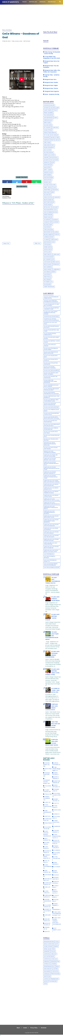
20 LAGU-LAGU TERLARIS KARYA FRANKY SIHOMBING (51, 373)
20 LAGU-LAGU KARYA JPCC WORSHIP (50, 345)
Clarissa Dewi (53, 239)
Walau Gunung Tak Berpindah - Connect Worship (51, 52)
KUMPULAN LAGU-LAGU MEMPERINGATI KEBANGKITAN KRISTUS (51, 507)
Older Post (37, 243)
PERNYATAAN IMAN (55, 973)
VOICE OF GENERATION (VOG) (50, 212)
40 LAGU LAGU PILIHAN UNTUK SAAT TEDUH (51, 432)
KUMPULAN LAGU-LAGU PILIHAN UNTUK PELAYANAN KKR (51, 525)
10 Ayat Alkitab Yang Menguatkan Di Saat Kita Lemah (51, 57)
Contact (25, 1027)
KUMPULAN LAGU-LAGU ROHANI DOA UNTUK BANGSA (51, 532)
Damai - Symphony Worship (52, 94)
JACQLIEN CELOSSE (48, 160)
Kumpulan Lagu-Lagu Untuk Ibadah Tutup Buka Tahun (51, 551)
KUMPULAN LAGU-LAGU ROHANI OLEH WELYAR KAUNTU (51, 536)
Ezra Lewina (55, 232)
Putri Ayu (57, 234)
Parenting (46, 961)
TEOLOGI (24, 1)
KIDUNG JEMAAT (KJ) (46, 763)
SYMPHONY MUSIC (48, 120)
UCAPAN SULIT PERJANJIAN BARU (51, 978)
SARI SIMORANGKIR (48, 117)
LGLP (55, 187)
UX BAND (46, 222)
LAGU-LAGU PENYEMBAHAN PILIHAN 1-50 (50, 560)
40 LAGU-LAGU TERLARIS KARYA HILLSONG (51, 439)
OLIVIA (53, 242)
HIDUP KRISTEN (10, 1)
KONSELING (46, 973)
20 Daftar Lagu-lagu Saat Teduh (50, 323)
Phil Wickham (47, 284)
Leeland (56, 160)
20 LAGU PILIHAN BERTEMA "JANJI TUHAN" (51, 330)
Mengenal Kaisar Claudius (51, 82)
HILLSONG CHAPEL (48, 224)
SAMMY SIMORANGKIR (49, 286)
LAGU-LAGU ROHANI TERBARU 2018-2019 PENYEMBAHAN (51, 564)
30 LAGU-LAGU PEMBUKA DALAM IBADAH (51, 410)
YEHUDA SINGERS (48, 204)
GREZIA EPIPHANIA (48, 165)
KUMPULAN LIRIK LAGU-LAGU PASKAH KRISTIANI (50, 543)
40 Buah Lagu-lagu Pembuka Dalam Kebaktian (51, 428)
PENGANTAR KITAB (55, 961)
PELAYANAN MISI (53, 981)
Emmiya (53, 271)
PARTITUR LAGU (33, 1)
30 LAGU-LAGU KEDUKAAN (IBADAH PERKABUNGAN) (50, 404)
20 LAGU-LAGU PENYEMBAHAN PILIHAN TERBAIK (51, 349)
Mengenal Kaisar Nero (50, 79)
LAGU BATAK (45, 847)
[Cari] (60, 2)
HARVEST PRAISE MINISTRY (50, 132)
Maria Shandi (47, 122)
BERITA (57, 966)
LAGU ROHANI (32, 5)
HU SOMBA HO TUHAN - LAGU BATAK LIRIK (55, 690)
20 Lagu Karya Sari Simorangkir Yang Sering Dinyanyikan (50, 381)
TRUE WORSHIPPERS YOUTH (50, 209)
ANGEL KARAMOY (48, 269)
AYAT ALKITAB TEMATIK (49, 956)
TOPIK (23, 5)
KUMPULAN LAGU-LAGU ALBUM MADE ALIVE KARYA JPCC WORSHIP (51, 481)
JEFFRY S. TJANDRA (48, 169)
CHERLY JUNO (56, 254)
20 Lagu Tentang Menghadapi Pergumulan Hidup (51, 389)
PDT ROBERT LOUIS (48, 281)
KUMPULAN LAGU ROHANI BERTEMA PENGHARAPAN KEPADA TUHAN (51, 468)
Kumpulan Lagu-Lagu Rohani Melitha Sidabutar (51, 547)
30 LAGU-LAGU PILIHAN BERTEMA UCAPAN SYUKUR (51, 414)
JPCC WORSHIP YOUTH (49, 259)
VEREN (52, 192)
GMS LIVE (57, 140)
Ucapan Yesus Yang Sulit (50, 954)
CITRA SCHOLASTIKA (48, 229)
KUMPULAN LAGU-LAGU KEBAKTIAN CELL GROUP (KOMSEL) (52, 499)
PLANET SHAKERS (48, 110)
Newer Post (6, 243)
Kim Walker (55, 189)
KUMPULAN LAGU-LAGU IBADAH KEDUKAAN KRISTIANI (51, 485)
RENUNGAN (42, 1)
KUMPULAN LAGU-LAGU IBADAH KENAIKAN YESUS (51, 488)
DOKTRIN (56, 968)
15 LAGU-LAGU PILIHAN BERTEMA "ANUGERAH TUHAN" (51, 308)
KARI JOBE (46, 157)
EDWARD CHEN (47, 182)
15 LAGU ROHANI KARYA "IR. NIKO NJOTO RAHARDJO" (51, 304)
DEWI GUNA (46, 192)
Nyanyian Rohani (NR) (49, 105)
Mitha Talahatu (48, 264)
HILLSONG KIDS (47, 194)
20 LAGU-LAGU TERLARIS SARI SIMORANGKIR (50, 377)
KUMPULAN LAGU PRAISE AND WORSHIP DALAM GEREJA (51, 455)
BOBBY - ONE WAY (48, 187)
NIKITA (55, 117)
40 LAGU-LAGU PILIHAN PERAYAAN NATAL (51, 436)
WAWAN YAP (47, 162)
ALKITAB (46, 981)
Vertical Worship (54, 222)
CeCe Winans (47, 271)
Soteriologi (47, 964)
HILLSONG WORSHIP (48, 152)
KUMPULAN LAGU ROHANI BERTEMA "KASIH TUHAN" (50, 459)
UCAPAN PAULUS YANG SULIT (50, 959)
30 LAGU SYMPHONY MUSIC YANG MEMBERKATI (51, 396)
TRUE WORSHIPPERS (48, 115)
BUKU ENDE (48, 768)
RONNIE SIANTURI (48, 247)
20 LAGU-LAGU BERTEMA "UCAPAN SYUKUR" (52, 341)
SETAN (45, 983)
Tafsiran (54, 964)
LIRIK (46, 802)
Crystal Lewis (47, 252)
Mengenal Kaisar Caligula (51, 85)
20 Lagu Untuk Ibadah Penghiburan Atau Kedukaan (51, 393)
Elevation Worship (49, 257)
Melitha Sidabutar (48, 199)
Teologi (53, 951)
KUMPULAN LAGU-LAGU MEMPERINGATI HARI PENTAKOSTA (52, 503)
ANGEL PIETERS (47, 167)
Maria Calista (55, 261)
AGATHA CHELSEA (48, 249)
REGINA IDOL (56, 264)
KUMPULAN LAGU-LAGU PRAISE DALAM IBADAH (51, 529)
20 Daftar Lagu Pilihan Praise (51, 316)
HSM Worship (47, 227)
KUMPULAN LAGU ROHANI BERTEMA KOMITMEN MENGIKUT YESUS (51, 463)
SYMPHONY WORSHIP (49, 140)
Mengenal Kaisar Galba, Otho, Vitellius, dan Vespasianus (51, 71)
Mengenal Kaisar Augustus (52, 91)
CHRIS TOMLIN (47, 142)
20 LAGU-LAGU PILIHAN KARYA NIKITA (51, 356)
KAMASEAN (57, 197)
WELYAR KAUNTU (54, 157)
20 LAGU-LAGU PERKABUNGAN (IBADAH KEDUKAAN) (51, 352)
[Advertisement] (31, 16)
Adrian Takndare (48, 214)
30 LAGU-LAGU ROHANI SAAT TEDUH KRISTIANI (50, 421)
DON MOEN (46, 137)
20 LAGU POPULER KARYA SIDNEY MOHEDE (51, 338)
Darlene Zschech (48, 172)
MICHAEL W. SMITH (55, 137)
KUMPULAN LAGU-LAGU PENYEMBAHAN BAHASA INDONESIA (49, 512)
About (18, 1027)
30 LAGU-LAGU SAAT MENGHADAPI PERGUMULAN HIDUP (52, 425)
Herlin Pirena (47, 189)
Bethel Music (47, 207)
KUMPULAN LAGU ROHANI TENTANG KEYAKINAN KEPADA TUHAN (51, 477)
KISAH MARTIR (47, 971)
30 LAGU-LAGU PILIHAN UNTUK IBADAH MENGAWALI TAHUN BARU (51, 417)
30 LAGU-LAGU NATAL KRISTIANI (51, 407)
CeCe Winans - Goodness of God (6, 197)
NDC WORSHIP (54, 135)
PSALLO (55, 110)
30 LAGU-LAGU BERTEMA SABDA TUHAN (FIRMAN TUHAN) (51, 400)
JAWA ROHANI (47, 242)
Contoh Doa (55, 971)
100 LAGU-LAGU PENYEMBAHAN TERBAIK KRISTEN (51, 297)
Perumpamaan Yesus (49, 966)
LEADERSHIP (46, 951)
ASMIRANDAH (56, 269)
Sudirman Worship (49, 237)
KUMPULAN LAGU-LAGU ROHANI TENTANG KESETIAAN (51, 540)
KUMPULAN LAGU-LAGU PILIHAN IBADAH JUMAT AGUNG (51, 516)
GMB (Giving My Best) (49, 145)
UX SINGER (46, 239)
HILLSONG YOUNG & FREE (50, 184)
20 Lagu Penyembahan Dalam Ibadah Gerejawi (51, 385)
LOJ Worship (55, 219)
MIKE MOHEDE (47, 232)
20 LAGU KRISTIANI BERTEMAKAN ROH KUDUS (51, 327)
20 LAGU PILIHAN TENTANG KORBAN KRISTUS (50, 334)
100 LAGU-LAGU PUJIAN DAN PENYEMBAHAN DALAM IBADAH (51, 301)
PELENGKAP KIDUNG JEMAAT (46, 781)
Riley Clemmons (48, 267)
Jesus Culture (47, 150)
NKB (58, 107)
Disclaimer (43, 1027)
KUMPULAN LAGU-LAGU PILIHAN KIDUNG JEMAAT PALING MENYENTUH (51, 521)
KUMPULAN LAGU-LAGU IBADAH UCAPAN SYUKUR (51, 496)
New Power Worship (49, 202)
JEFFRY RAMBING (47, 175)
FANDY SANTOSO (48, 254)
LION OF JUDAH (47, 261)
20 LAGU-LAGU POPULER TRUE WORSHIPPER (51, 363)
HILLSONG (52, 107)
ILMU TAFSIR (52, 949)
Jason (52, 162)
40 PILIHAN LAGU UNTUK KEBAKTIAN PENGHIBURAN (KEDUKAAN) (50, 444)
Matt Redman (47, 279)
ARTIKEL (45, 949)
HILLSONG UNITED (48, 125)
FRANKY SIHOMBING (48, 112)
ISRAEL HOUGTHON (48, 197)
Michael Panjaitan (48, 234)
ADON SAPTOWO (48, 179)
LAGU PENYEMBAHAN (49, 554)
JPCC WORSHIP (47, 127)
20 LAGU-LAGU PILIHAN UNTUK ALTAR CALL (51, 360)
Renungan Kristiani (49, 941)
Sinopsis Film (47, 976)
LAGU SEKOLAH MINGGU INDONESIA (49, 557)
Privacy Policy (34, 1027)
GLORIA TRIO (55, 127)
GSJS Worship (47, 274)
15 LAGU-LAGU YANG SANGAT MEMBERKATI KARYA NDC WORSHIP (50, 313)
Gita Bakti (46, 107)
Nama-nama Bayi (48, 968)
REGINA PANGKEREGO (49, 147)
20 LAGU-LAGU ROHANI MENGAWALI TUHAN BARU (50, 367)
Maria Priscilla (47, 276)
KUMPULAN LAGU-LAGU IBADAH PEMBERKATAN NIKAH (51, 492)
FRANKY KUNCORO (48, 217)
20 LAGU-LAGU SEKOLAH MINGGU (51, 370)
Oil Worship (47, 219)
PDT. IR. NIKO (47, 135)
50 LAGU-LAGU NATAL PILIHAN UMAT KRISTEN (50, 448)
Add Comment (26, 41)
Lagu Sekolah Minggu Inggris (51, 567)
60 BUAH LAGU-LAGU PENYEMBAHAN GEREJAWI (50, 452)
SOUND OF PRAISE (48, 130)
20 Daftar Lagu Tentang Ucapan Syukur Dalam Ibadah (51, 319)
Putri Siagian (47, 244)
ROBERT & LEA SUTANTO (49, 155)
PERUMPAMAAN (52, 1)
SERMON (56, 946)
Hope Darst (55, 207)
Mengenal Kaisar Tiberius (51, 88)
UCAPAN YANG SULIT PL (53, 944)
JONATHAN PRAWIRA (48, 177)
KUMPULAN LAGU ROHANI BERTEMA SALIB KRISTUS (50, 472)
